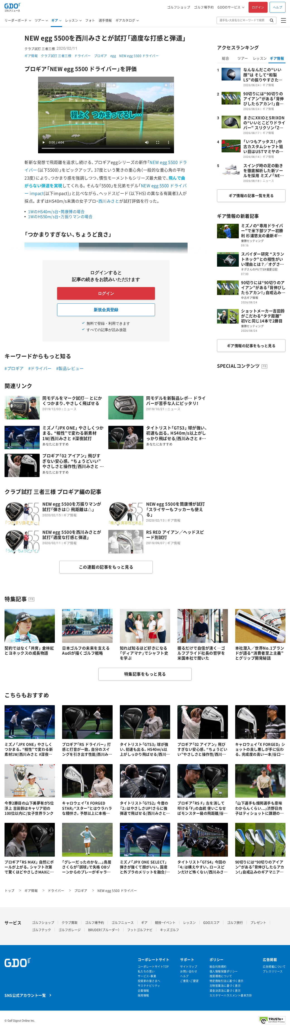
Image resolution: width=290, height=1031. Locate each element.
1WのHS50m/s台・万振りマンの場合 (60, 216)
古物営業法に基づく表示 (225, 985)
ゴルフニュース (122, 922)
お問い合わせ (188, 971)
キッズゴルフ (169, 929)
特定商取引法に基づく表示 (227, 981)
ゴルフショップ (178, 7)
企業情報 (143, 990)
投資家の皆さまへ (149, 981)
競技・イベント (165, 922)
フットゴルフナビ (139, 929)
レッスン (71, 20)
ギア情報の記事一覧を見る (251, 195)
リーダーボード (16, 20)
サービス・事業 (147, 976)
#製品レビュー (70, 368)
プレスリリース (273, 971)
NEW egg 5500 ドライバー (139, 55)
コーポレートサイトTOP (153, 966)
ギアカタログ (125, 20)
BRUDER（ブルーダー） (104, 929)
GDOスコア (211, 922)
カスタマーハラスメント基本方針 (231, 995)
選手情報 (105, 20)
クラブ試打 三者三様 (56, 55)
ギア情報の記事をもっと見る (251, 345)
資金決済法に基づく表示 (225, 990)
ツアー (40, 20)
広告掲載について (274, 966)
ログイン (258, 7)
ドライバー (82, 55)
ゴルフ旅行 (235, 922)
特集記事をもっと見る (145, 674)
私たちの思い (146, 971)
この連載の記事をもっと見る (106, 567)
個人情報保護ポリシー (224, 971)
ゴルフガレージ (69, 929)
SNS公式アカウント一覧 (25, 995)
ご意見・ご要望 (189, 981)
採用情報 (143, 995)
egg (113, 55)
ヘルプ (277, 7)
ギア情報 (31, 55)
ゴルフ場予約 (204, 7)
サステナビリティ (149, 985)
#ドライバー (40, 368)
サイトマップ (188, 966)
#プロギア (14, 368)
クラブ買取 (69, 922)
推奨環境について (221, 976)
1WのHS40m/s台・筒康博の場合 (56, 211)
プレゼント (258, 922)
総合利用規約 (218, 966)
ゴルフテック (41, 929)
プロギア (100, 55)
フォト (90, 20)
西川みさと (108, 201)
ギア (54, 20)
